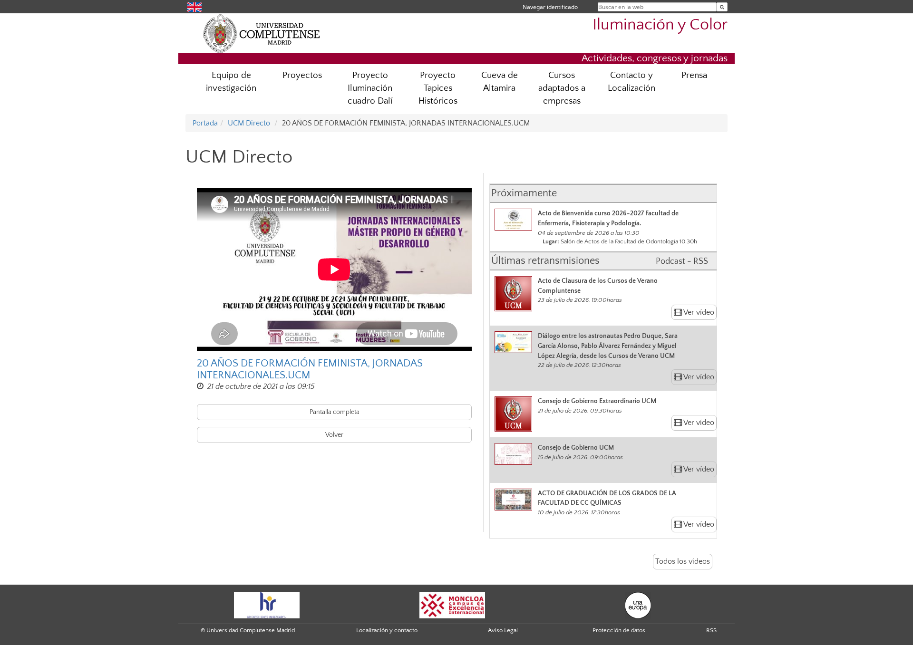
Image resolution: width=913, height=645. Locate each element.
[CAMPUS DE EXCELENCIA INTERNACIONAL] (452, 604)
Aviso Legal (503, 630)
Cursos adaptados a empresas (561, 88)
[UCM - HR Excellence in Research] (267, 604)
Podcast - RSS (682, 261)
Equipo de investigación (231, 81)
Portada (205, 123)
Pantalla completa (334, 412)
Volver (334, 435)
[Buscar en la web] (722, 6)
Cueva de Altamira (499, 81)
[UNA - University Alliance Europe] (638, 604)
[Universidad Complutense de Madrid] (261, 33)
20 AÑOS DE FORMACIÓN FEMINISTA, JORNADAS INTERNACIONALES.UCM (310, 369)
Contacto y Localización (631, 81)
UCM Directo (249, 123)
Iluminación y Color (660, 25)
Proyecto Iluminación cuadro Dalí (370, 88)
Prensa (694, 75)
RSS (711, 630)
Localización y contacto (387, 630)
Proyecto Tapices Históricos (437, 88)
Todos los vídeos (682, 561)
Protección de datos (618, 630)
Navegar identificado (550, 7)
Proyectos (302, 75)
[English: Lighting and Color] (194, 6)
